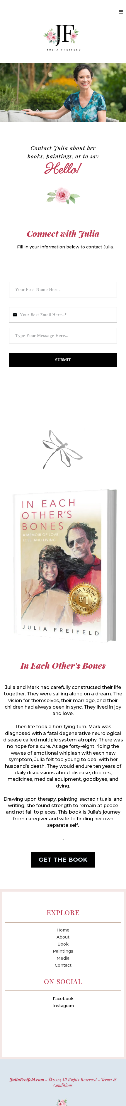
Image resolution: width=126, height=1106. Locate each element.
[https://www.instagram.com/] (63, 1012)
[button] (121, 12)
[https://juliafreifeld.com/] (63, 37)
